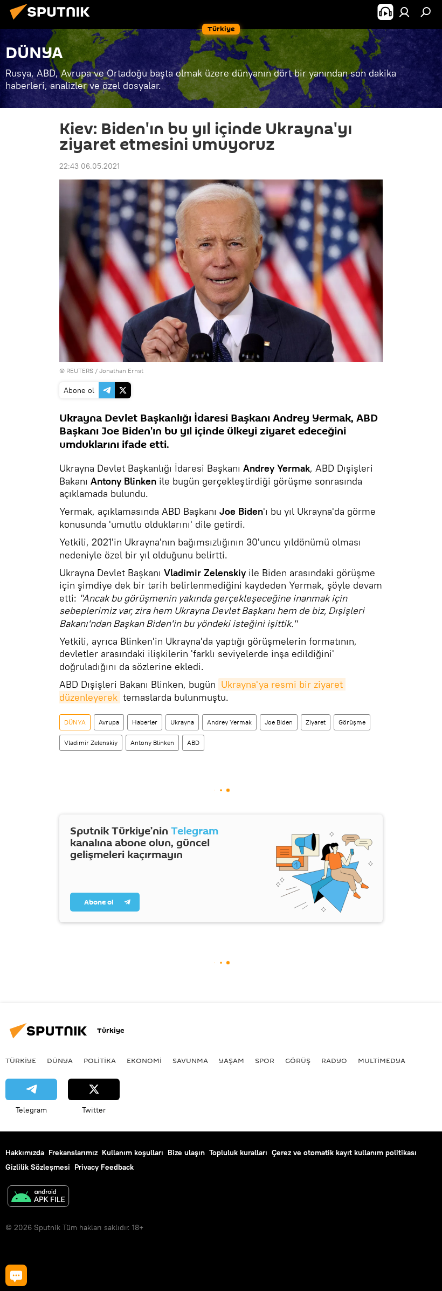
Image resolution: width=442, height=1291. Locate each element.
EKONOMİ (144, 1060)
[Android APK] (38, 1197)
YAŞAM (231, 1060)
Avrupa (109, 722)
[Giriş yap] (404, 12)
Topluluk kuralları (238, 1152)
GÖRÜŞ (297, 1060)
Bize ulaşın (186, 1152)
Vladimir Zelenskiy (91, 742)
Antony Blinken (152, 742)
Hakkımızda (24, 1152)
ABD (193, 742)
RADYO (334, 1060)
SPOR (264, 1060)
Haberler (144, 722)
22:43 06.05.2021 (89, 166)
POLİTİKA (100, 1060)
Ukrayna (182, 722)
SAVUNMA (190, 1060)
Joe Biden (279, 722)
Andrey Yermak (229, 722)
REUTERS (79, 371)
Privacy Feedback (104, 1167)
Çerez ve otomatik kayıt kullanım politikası (344, 1152)
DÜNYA (75, 722)
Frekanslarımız (73, 1152)
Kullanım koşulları (132, 1152)
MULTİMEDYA (381, 1060)
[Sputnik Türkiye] (52, 21)
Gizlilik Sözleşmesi (37, 1167)
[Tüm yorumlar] (16, 1275)
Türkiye (20, 1060)
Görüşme (352, 722)
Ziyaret (316, 722)
